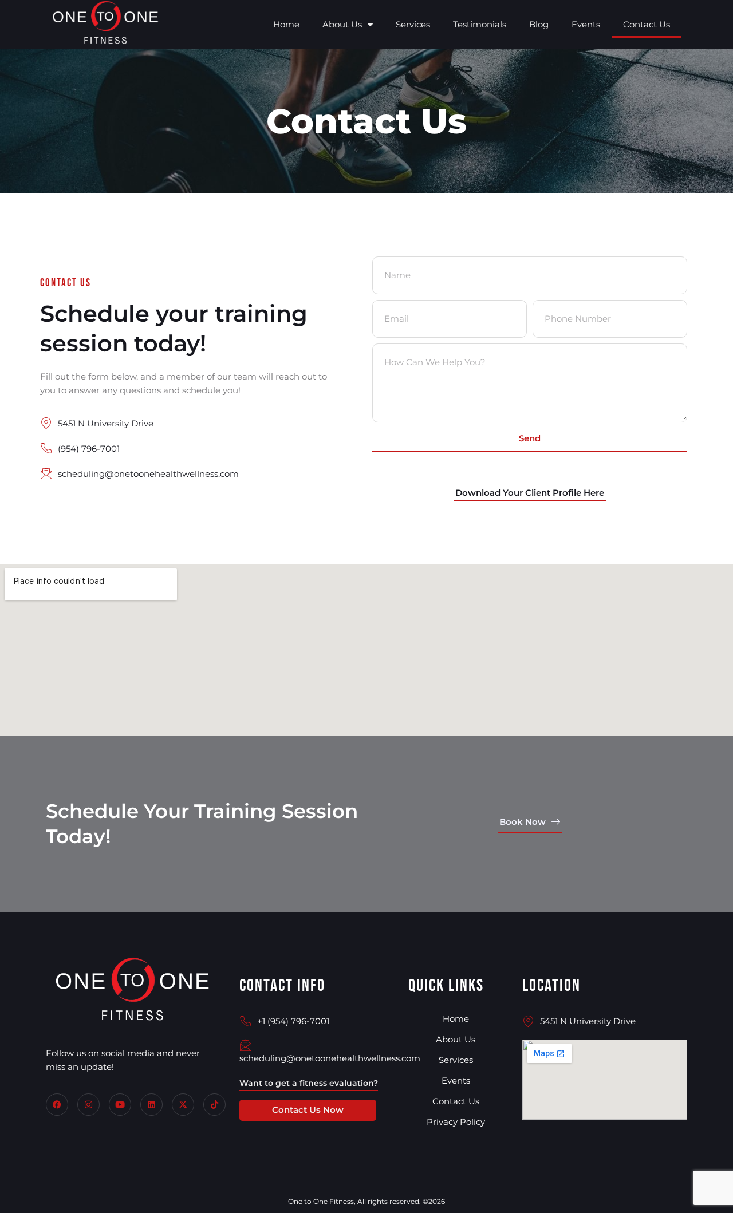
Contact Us (646, 24)
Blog (539, 24)
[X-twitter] (183, 1104)
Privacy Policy (456, 1121)
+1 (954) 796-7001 (293, 1021)
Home (286, 24)
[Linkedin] (151, 1104)
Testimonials (479, 24)
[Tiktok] (214, 1104)
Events (586, 24)
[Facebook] (57, 1104)
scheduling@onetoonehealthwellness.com (329, 1058)
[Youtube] (120, 1104)
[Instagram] (88, 1104)
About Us (342, 24)
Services (413, 24)
